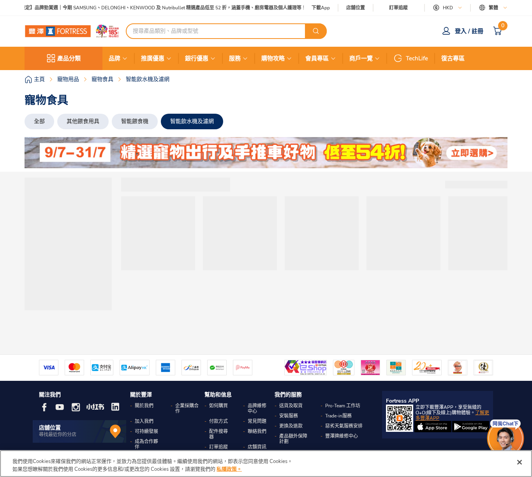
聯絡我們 (257, 431)
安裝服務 (288, 416)
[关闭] (519, 462)
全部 (39, 121)
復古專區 (453, 58)
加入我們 (144, 421)
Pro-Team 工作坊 (342, 406)
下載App (321, 8)
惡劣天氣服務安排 (344, 426)
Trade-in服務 (338, 416)
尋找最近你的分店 (57, 434)
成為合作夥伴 (146, 444)
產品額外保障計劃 (293, 439)
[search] (316, 31)
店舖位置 (355, 8)
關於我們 (144, 406)
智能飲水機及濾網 (192, 121)
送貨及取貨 (291, 406)
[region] (266, 463)
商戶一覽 (361, 58)
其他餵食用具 (83, 121)
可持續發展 (146, 431)
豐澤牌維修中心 (341, 436)
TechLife (417, 58)
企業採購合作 (187, 408)
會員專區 (317, 58)
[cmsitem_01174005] (266, 152)
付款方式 (218, 421)
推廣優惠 (152, 58)
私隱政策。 (229, 468)
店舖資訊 (257, 447)
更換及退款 (291, 426)
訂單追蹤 (398, 8)
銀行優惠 (196, 58)
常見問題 (257, 421)
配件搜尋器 (218, 434)
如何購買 (218, 406)
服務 (235, 58)
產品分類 (69, 58)
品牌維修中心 (257, 408)
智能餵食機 (134, 121)
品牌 (114, 58)
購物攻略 (273, 58)
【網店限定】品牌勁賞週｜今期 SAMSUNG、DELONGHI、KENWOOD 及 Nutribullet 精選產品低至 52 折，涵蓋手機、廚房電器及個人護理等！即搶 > (158, 8)
